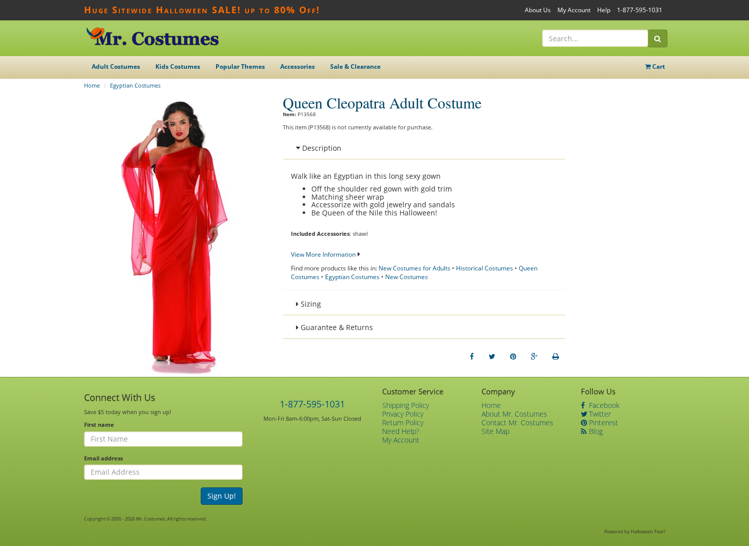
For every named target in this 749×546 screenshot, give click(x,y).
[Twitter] (492, 356)
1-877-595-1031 (639, 10)
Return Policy (402, 422)
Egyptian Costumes (135, 85)
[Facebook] (471, 356)
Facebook (603, 405)
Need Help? (400, 431)
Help (603, 10)
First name (99, 424)
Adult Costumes (116, 66)
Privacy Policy (402, 414)
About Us (538, 10)
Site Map (495, 431)
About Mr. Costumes (514, 414)
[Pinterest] (513, 356)
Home (92, 85)
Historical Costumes (484, 268)
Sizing (310, 304)
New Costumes (406, 276)
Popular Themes (240, 66)
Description (320, 148)
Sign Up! (221, 496)
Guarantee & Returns (336, 327)
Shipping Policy (405, 405)
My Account (574, 10)
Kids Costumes (177, 66)
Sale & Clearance (355, 66)
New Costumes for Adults (414, 268)
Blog (595, 431)
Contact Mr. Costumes (517, 422)
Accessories (297, 66)
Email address (103, 458)
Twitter (599, 414)
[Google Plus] (534, 356)
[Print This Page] (556, 356)
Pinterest (602, 422)
